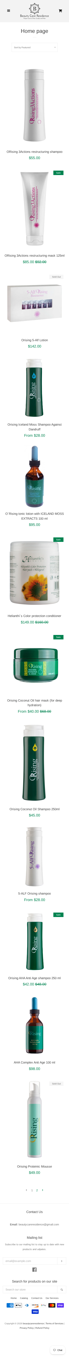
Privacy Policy (27, 1328)
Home (14, 1298)
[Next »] (42, 1190)
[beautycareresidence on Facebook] (34, 1270)
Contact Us (36, 1298)
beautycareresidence (33, 1323)
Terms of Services (54, 1323)
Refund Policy (42, 1328)
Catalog (24, 1298)
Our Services (52, 1298)
